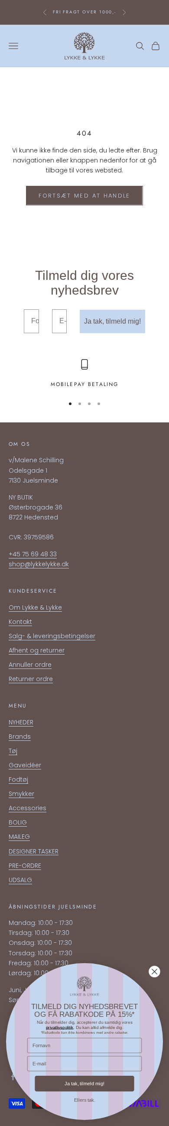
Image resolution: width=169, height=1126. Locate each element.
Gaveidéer (25, 765)
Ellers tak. (84, 1100)
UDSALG (20, 880)
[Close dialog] (154, 972)
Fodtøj (18, 779)
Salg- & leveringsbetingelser (52, 636)
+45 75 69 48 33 (33, 554)
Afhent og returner (37, 650)
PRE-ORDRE (25, 865)
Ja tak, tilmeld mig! (112, 321)
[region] (84, 374)
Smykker (21, 793)
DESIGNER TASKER (33, 851)
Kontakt (20, 621)
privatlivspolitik (60, 1027)
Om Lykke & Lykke (35, 607)
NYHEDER (21, 722)
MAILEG (19, 836)
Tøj (13, 750)
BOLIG (18, 822)
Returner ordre (31, 679)
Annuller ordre (30, 664)
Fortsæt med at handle (84, 195)
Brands (20, 736)
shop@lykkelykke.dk (39, 564)
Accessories (27, 808)
